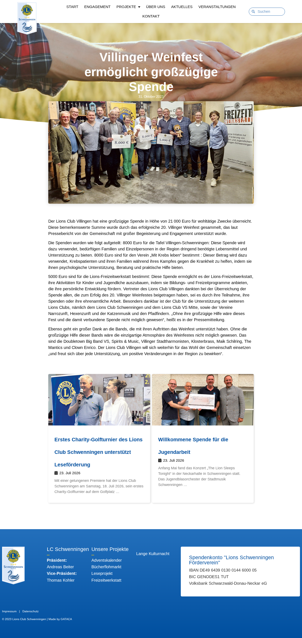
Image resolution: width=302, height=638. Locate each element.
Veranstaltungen (217, 7)
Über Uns (155, 7)
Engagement (97, 7)
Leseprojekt (102, 573)
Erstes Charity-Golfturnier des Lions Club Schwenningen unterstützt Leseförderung (98, 452)
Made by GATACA (60, 619)
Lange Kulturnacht (152, 553)
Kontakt (151, 16)
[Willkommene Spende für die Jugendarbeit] (203, 399)
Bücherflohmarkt (106, 567)
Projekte (126, 7)
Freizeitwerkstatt (106, 580)
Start (72, 7)
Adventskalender (106, 560)
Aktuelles (181, 7)
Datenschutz (30, 611)
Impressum (9, 611)
